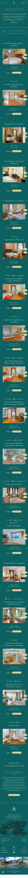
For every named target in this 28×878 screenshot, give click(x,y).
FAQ (26, 842)
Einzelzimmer (11, 30)
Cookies (25, 848)
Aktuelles (3, 848)
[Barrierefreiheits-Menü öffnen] (3, 872)
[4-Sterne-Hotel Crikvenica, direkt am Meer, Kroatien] (14, 3)
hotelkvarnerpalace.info (14, 816)
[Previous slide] (25, 55)
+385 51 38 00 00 (15, 818)
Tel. (8, 818)
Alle (3, 30)
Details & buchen (17, 72)
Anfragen (9, 72)
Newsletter (24, 840)
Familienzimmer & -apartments (17, 33)
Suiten (3, 33)
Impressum (24, 850)
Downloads (4, 850)
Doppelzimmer (21, 30)
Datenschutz (24, 852)
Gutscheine (24, 838)
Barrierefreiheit (4, 852)
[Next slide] (25, 58)
